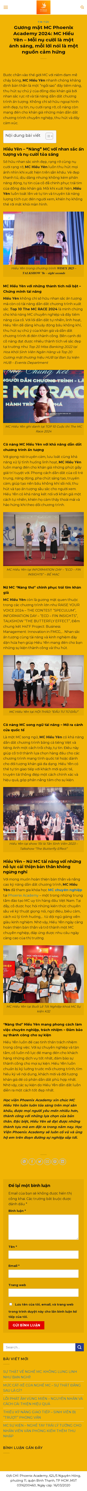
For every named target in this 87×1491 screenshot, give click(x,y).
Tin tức (43, 21)
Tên (12, 1247)
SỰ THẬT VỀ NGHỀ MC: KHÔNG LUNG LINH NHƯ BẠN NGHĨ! (40, 1374)
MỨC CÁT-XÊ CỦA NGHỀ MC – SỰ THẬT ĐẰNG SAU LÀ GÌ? (42, 1388)
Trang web (17, 1285)
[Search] (82, 7)
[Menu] (5, 7)
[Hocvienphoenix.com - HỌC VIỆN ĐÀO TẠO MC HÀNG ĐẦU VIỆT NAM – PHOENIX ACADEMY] (43, 7)
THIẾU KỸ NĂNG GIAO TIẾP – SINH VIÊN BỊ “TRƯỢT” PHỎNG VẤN (39, 1414)
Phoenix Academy (23, 895)
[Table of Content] (49, 136)
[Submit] (79, 1347)
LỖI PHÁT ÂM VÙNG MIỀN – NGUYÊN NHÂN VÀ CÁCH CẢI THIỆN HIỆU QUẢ (43, 1401)
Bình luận (17, 1211)
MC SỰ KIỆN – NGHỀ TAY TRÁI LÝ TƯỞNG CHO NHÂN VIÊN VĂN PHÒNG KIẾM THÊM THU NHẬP (42, 1431)
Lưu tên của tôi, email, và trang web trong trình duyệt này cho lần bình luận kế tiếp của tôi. (42, 1311)
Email (13, 1266)
